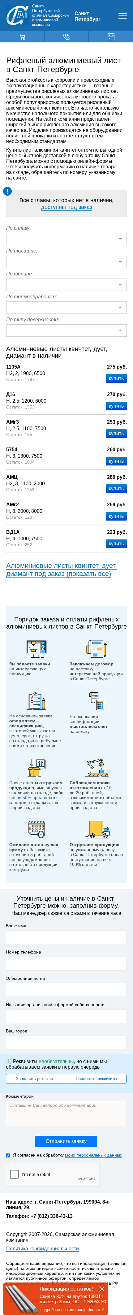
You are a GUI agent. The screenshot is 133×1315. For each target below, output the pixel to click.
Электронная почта (25, 978)
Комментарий (20, 1096)
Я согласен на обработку (67, 1155)
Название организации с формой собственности (55, 1004)
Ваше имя (16, 925)
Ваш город (16, 1030)
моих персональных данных (93, 1155)
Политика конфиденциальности (42, 1248)
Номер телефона (23, 951)
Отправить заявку (66, 1141)
